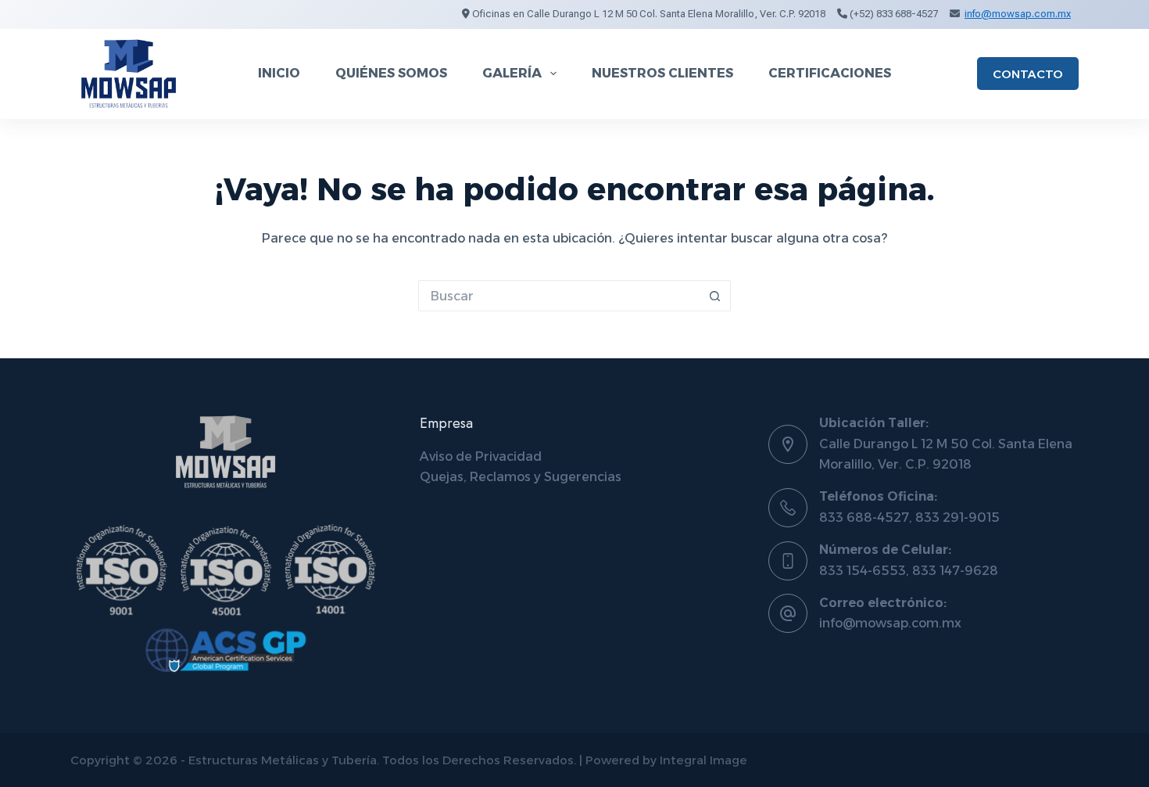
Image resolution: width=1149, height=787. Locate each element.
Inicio (279, 73)
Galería (512, 73)
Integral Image (703, 760)
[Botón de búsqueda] (715, 295)
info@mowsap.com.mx (1018, 14)
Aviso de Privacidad (481, 456)
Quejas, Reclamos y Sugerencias (520, 476)
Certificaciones (829, 73)
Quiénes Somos (391, 73)
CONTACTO (1028, 73)
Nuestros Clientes (662, 73)
